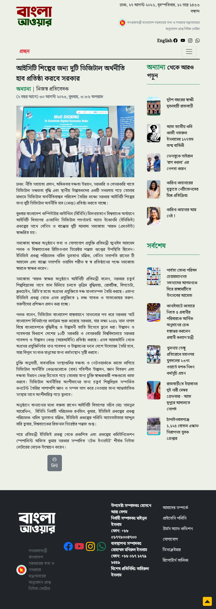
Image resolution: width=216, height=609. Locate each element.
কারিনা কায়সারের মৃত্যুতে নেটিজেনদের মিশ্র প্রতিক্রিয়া (182, 189)
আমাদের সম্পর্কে (175, 508)
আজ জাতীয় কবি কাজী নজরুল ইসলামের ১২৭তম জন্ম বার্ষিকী (180, 136)
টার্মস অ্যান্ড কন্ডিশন (178, 529)
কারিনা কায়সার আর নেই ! (181, 213)
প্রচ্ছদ (24, 51)
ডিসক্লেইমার (172, 550)
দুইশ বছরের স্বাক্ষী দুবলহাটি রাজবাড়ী (180, 103)
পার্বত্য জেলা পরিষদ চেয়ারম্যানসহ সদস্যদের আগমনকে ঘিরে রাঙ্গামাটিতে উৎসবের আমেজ (182, 283)
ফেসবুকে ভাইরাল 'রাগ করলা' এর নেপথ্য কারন (180, 162)
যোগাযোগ (170, 539)
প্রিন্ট (54, 466)
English (165, 41)
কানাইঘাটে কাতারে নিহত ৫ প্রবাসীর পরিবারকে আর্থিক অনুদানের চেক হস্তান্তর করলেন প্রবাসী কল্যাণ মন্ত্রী (181, 322)
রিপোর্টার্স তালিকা (175, 560)
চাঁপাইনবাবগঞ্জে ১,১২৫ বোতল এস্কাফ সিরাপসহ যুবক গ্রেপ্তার (183, 429)
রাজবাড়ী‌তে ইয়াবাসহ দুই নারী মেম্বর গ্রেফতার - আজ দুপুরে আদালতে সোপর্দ (182, 397)
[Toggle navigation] (189, 51)
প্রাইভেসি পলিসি (174, 518)
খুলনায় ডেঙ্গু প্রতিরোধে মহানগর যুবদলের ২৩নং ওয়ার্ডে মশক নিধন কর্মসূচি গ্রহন (180, 361)
